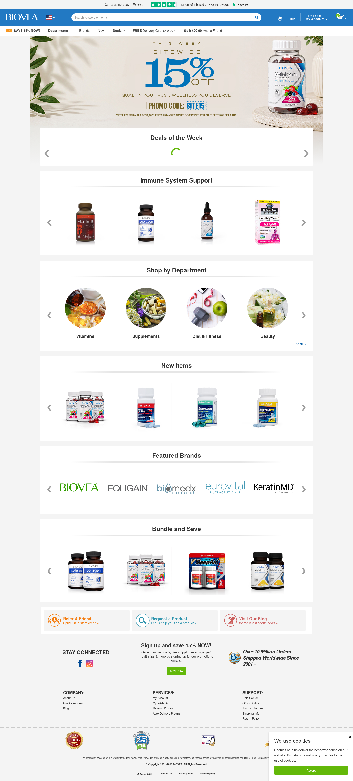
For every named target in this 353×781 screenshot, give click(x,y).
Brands (84, 30)
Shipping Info (250, 713)
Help (292, 18)
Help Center (250, 698)
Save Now (176, 670)
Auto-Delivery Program (167, 713)
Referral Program (164, 708)
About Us (69, 698)
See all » (299, 343)
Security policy (208, 774)
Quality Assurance (75, 703)
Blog (66, 708)
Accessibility (146, 774)
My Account (160, 698)
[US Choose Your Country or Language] (50, 17)
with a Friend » (204, 30)
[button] (49, 315)
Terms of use (166, 774)
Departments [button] (58, 30)
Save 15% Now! (27, 30)
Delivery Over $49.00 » (154, 30)
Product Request (253, 708)
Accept (311, 770)
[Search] (256, 17)
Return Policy (251, 718)
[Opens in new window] (80, 663)
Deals (117, 30)
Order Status (250, 703)
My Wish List (161, 703)
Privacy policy (186, 774)
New (101, 30)
